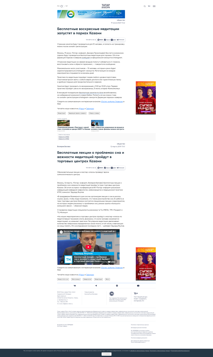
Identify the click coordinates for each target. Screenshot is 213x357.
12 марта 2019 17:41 (117, 147)
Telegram (90, 109)
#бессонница (76, 279)
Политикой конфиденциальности (180, 350)
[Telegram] (96, 285)
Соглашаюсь (106, 354)
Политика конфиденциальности (139, 337)
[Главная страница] (106, 6)
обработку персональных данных (139, 350)
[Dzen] (117, 285)
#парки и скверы (94, 113)
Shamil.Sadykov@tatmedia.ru (138, 342)
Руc (58, 6)
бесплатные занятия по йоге (91, 93)
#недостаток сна (63, 279)
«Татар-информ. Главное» (112, 102)
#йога (107, 279)
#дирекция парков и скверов (77, 113)
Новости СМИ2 (64, 137)
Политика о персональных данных (140, 324)
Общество (121, 20)
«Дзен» (81, 109)
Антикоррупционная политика (139, 327)
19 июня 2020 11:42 (118, 23)
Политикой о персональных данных (160, 350)
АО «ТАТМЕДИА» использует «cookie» (140, 330)
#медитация (61, 113)
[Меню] (154, 6)
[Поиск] (145, 6)
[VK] (75, 285)
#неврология (87, 279)
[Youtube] (138, 285)
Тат (66, 6)
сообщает (86, 58)
